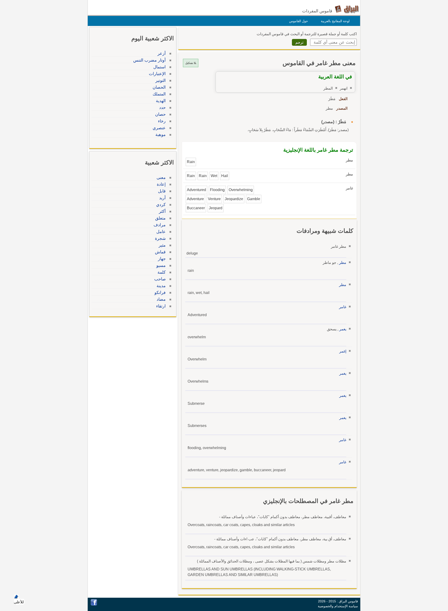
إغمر (342, 351)
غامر (342, 307)
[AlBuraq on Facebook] (94, 604)
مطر (342, 263)
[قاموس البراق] (346, 9)
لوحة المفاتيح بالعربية (335, 21)
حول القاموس (298, 21)
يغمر (342, 329)
